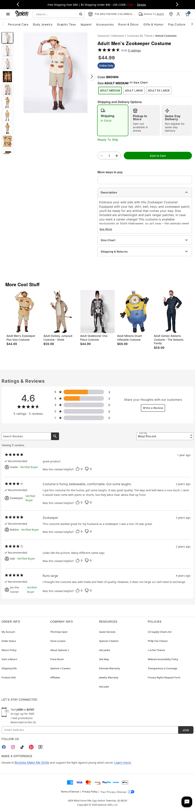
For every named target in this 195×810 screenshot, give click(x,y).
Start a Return (9, 659)
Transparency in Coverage (162, 668)
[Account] (178, 14)
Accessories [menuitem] (105, 24)
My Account (8, 632)
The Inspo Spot (58, 632)
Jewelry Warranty (108, 677)
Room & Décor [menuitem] (128, 24)
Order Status (9, 641)
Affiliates (55, 677)
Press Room (57, 659)
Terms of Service (70, 791)
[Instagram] (13, 747)
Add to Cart (158, 155)
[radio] (113, 120)
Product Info (9, 677)
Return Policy (9, 650)
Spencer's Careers (60, 668)
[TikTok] (22, 747)
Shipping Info (9, 668)
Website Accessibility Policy (163, 659)
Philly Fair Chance (158, 641)
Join (185, 730)
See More (105, 229)
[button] (55, 72)
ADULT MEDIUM (110, 90)
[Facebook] (4, 747)
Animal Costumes (166, 35)
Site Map (104, 659)
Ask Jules (104, 686)
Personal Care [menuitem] (18, 24)
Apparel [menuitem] (86, 24)
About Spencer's (59, 650)
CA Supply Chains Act (160, 632)
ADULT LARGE (134, 90)
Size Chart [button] (140, 82)
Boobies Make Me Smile (32, 762)
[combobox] (58, 14)
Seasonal (103, 35)
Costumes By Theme (140, 35)
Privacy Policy (90, 791)
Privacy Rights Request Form (164, 677)
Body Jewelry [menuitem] (42, 24)
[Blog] (40, 747)
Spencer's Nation (108, 641)
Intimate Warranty (109, 668)
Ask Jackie (104, 650)
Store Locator (58, 641)
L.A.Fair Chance (156, 650)
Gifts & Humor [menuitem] (153, 24)
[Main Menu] (8, 14)
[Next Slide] (92, 76)
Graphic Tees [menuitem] (66, 24)
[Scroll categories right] (192, 24)
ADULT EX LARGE (159, 90)
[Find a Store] (171, 14)
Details (141, 4)
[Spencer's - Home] (22, 13)
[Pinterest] (31, 747)
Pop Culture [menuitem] (176, 24)
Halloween (117, 35)
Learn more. (122, 762)
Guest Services (107, 632)
